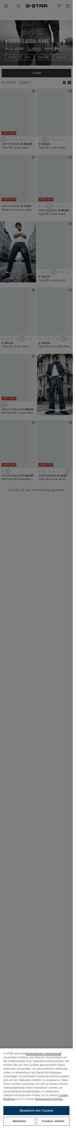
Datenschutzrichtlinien (49, 1099)
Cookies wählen (53, 1121)
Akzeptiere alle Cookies (36, 1110)
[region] (36, 1088)
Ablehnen (19, 1121)
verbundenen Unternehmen (44, 1053)
